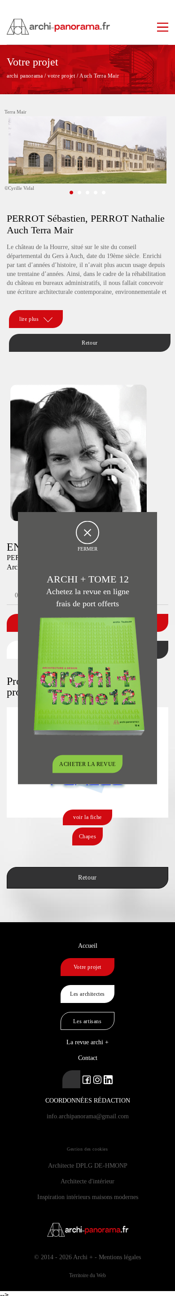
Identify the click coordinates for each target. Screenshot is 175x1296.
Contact (87, 1058)
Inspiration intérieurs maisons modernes (87, 1197)
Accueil (87, 945)
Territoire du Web (87, 1275)
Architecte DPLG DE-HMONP (87, 1165)
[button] (71, 192)
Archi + (83, 1257)
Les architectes (87, 994)
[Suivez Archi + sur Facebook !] (86, 1079)
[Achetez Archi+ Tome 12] (89, 675)
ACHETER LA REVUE (87, 764)
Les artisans (87, 1021)
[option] (87, 156)
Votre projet (87, 967)
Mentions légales (120, 1257)
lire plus (29, 319)
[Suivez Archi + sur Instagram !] (97, 1079)
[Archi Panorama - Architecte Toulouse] (87, 22)
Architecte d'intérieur (87, 1181)
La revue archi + (87, 1042)
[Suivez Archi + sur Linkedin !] (71, 1079)
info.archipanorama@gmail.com (88, 1116)
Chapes (87, 836)
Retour (90, 343)
